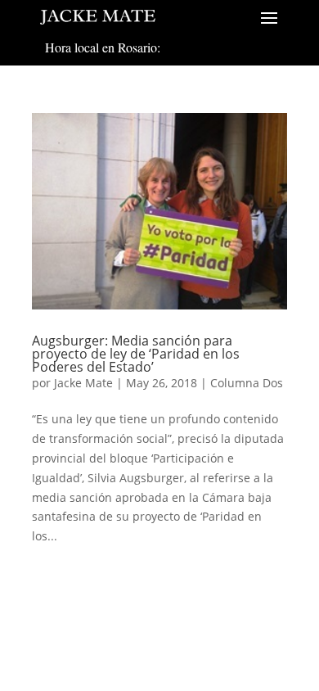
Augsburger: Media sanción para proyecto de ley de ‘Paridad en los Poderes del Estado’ (136, 354)
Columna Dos (246, 383)
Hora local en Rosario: (102, 47)
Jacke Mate (83, 383)
